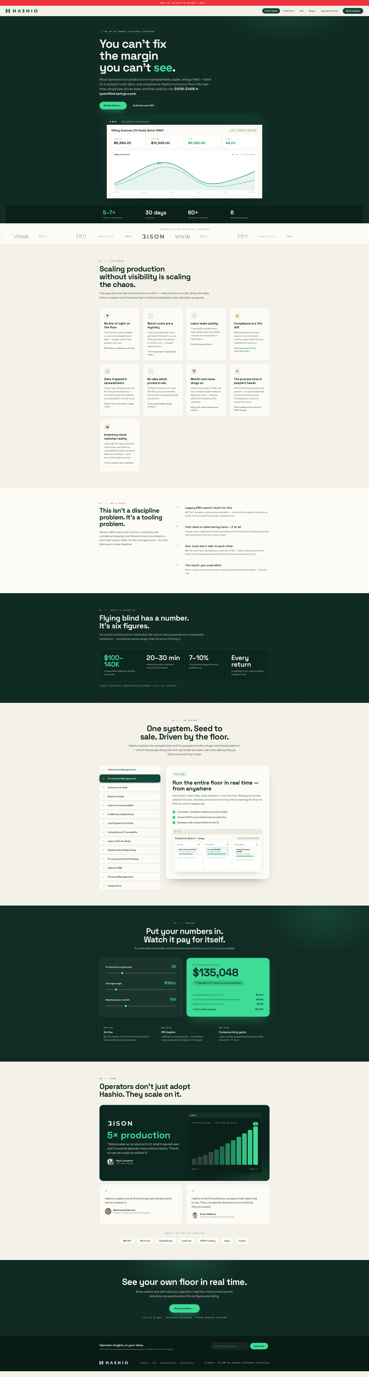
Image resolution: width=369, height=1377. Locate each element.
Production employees (119, 966)
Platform (144, 1362)
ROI (302, 11)
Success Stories (329, 11)
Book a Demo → (113, 105)
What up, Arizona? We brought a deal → (184, 3)
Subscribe (259, 1346)
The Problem (271, 11)
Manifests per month (118, 999)
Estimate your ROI (143, 105)
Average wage (114, 983)
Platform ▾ (288, 11)
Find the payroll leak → (202, 344)
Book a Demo (353, 11)
